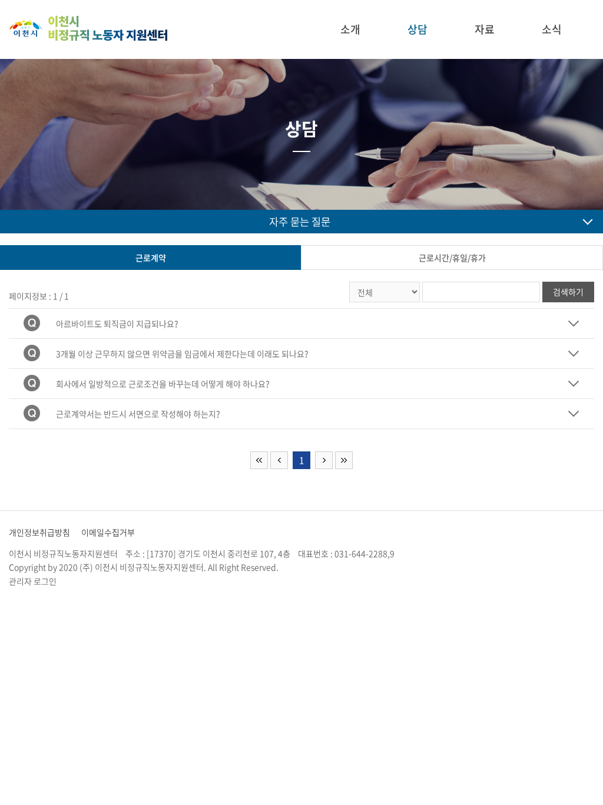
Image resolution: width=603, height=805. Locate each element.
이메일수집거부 (108, 532)
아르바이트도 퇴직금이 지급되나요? (117, 323)
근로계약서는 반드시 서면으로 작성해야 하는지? (138, 414)
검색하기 (568, 292)
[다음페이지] (324, 460)
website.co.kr (354, 567)
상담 (417, 29)
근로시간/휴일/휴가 (452, 257)
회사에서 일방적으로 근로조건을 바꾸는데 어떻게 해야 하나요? (163, 384)
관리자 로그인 (33, 581)
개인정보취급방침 (39, 532)
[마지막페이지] (344, 460)
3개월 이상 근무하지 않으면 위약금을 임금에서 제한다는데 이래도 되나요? (182, 353)
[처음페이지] (259, 460)
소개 (350, 29)
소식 (552, 29)
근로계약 (150, 257)
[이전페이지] (279, 460)
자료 (485, 29)
